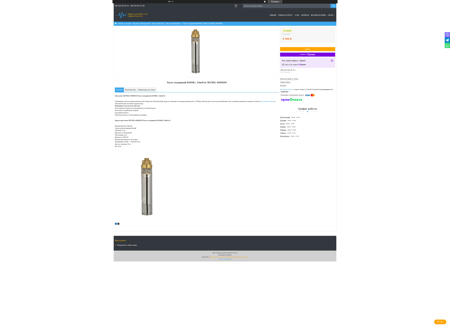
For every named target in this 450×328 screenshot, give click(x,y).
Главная (273, 15)
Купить (307, 49)
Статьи (330, 15)
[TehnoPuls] (120, 15)
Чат (442, 322)
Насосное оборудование (142, 24)
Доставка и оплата (318, 15)
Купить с (303, 54)
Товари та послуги (124, 24)
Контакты (305, 15)
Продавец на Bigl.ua (225, 255)
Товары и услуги (285, 15)
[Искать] (333, 6)
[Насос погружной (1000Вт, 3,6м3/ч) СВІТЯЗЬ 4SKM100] (288, 150)
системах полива (268, 101)
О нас (297, 15)
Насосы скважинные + (174, 24)
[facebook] (116, 224)
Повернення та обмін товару (127, 245)
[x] (118, 224)
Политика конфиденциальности (237, 257)
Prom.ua (235, 253)
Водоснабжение (158, 24)
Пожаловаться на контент (217, 257)
